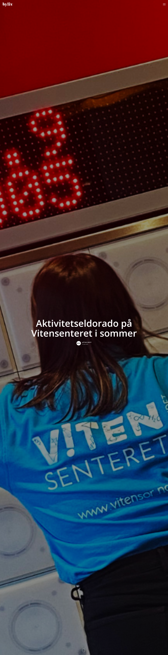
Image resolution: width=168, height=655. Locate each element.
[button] (164, 4)
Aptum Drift (87, 342)
